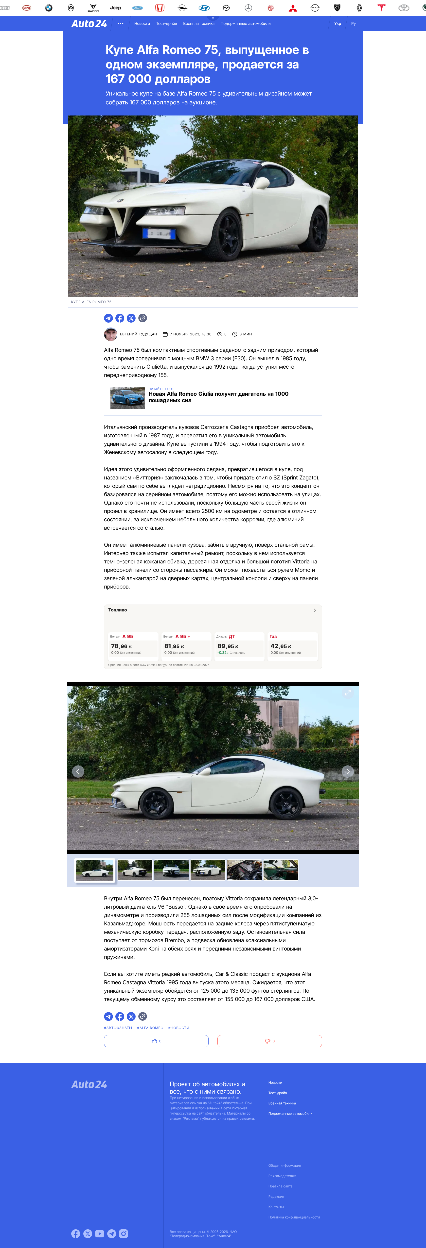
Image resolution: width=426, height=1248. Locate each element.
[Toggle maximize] (348, 693)
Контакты (276, 1207)
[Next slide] (348, 771)
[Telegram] (111, 1233)
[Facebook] (75, 1233)
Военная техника (198, 23)
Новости (142, 23)
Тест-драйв (166, 23)
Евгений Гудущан (138, 334)
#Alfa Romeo (150, 1028)
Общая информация (284, 1166)
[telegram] (108, 318)
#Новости (178, 1028)
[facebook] (119, 318)
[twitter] (131, 318)
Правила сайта (280, 1186)
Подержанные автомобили (246, 23)
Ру (353, 23)
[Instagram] (123, 1233)
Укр (337, 23)
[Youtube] (99, 1233)
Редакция (276, 1197)
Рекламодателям (282, 1176)
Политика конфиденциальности (294, 1217)
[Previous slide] (78, 771)
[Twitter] (87, 1233)
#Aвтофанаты (118, 1028)
